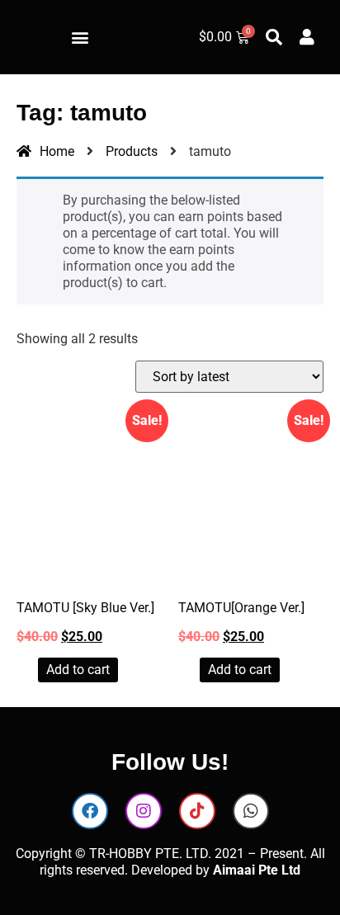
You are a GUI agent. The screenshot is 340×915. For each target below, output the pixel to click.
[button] (79, 37)
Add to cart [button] (78, 669)
